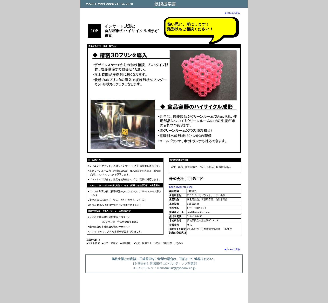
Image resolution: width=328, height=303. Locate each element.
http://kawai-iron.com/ (181, 186)
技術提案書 (165, 4)
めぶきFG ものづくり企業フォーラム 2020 (109, 4)
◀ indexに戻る (232, 12)
